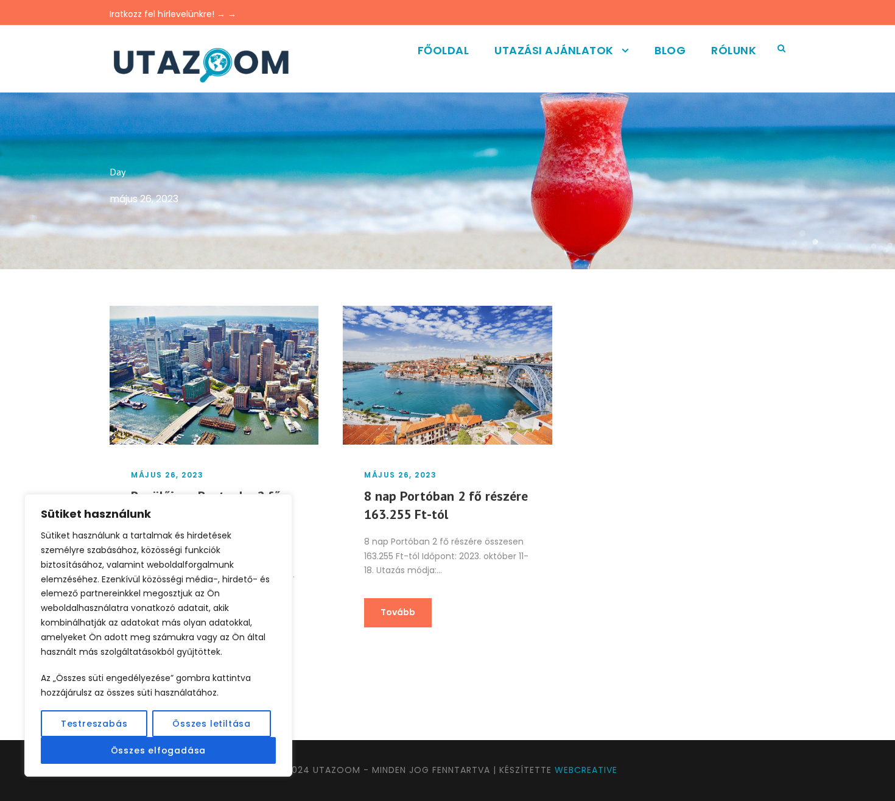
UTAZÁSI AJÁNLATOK (554, 50)
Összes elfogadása (158, 750)
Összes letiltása (211, 724)
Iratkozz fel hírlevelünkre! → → (173, 14)
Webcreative (586, 770)
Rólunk (733, 50)
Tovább (398, 612)
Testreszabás (94, 724)
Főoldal (443, 50)
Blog (670, 50)
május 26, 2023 (167, 475)
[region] (158, 635)
